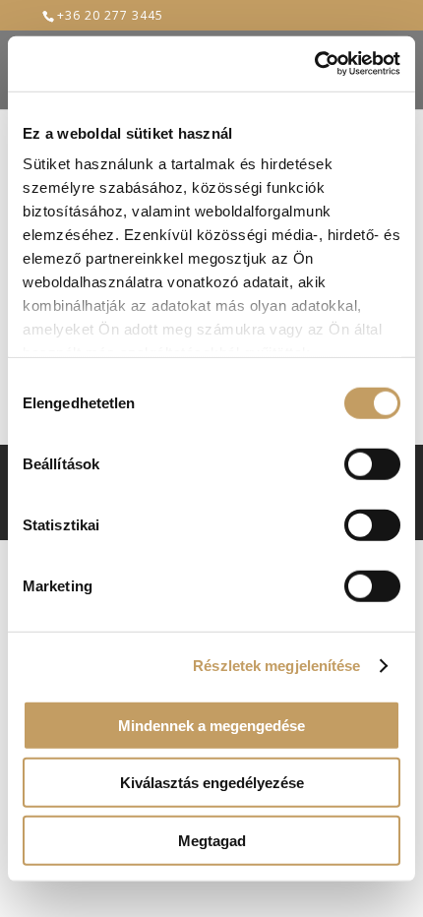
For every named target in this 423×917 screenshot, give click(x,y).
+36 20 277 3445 (110, 15)
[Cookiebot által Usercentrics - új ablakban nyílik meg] (314, 64)
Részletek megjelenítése (276, 665)
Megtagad (212, 839)
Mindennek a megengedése (211, 724)
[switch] (372, 463)
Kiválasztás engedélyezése (212, 782)
